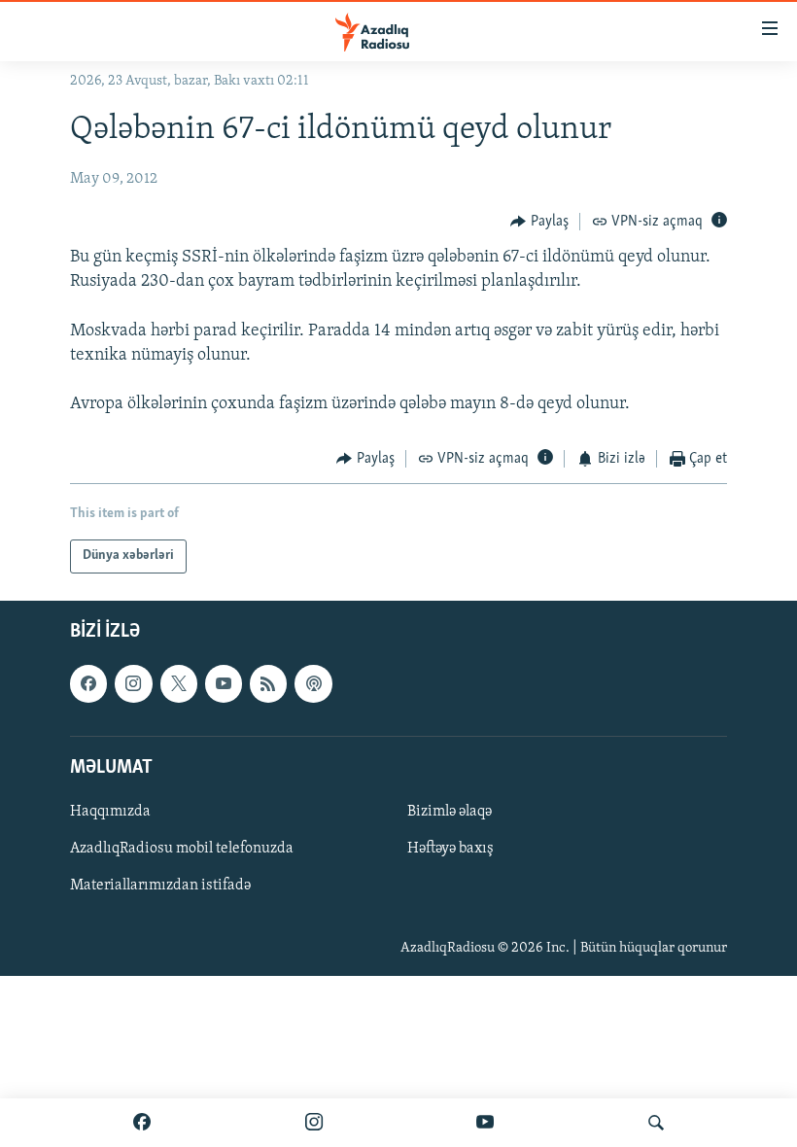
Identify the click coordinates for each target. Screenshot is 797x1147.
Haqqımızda (110, 811)
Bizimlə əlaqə (449, 811)
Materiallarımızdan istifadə (160, 885)
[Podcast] (313, 683)
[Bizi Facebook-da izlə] (142, 1122)
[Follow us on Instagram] (133, 683)
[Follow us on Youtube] (223, 683)
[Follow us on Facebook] (88, 683)
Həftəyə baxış (450, 848)
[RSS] (268, 683)
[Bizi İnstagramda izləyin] (314, 1122)
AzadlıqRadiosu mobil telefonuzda (182, 848)
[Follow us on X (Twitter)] (178, 683)
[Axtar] (656, 1122)
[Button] (539, 221)
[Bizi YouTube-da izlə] (485, 1122)
